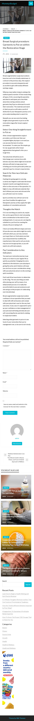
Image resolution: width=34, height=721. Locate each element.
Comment (6, 346)
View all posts (17, 443)
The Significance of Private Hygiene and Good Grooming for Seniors (16, 569)
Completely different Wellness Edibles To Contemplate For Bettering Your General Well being (15, 542)
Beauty (4, 628)
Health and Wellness (9, 648)
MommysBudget (9, 3)
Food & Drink (6, 634)
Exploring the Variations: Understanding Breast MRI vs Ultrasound (13, 516)
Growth (4, 638)
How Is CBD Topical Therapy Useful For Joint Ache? (15, 492)
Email (5, 382)
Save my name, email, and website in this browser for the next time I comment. (15, 405)
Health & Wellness (8, 645)
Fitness (4, 631)
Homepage (5, 29)
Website (5, 391)
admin (7, 54)
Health (13, 29)
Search (4, 581)
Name (5, 373)
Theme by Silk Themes (17, 718)
